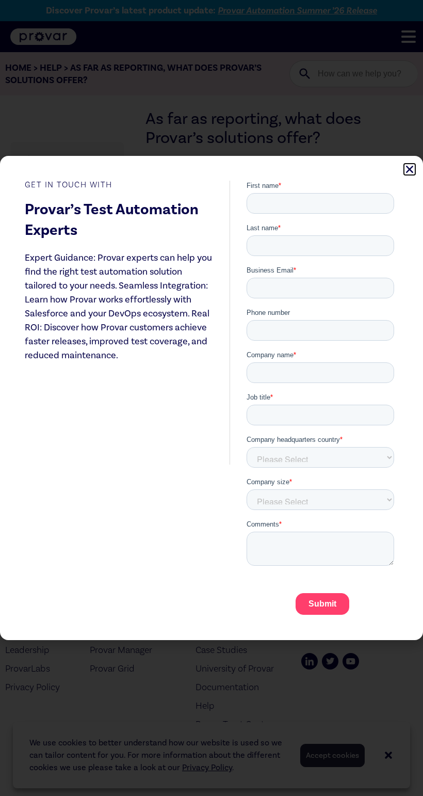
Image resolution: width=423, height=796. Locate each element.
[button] (409, 169)
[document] (211, 398)
